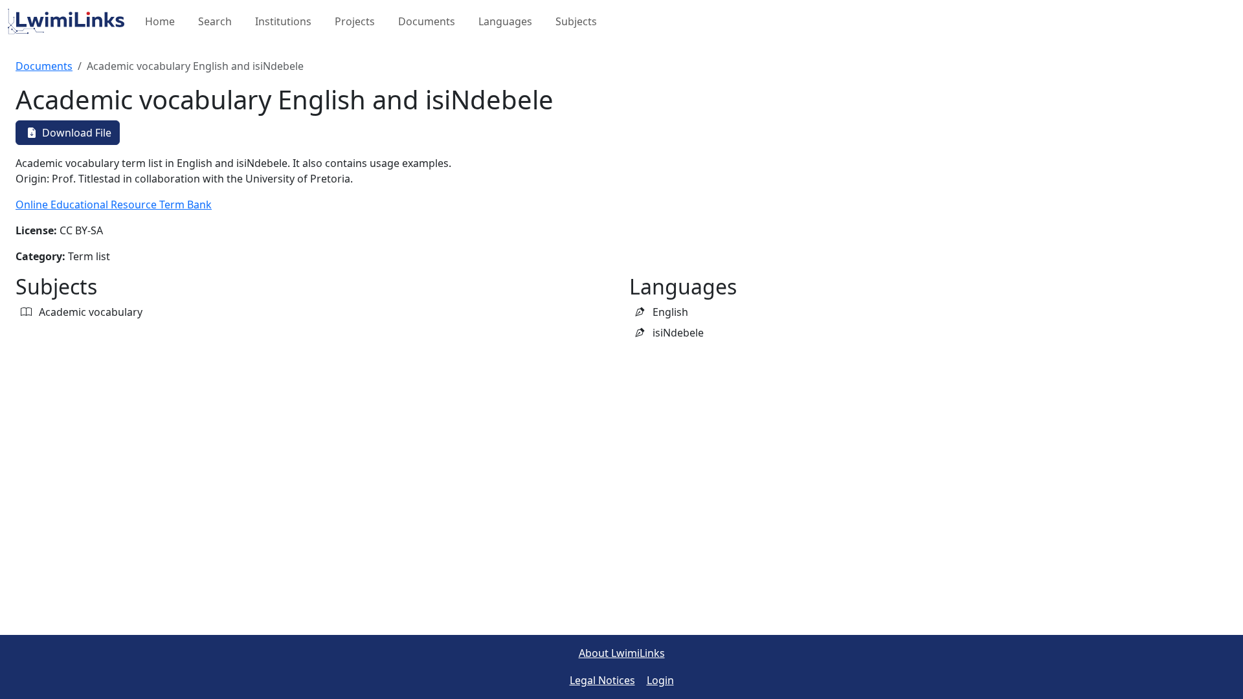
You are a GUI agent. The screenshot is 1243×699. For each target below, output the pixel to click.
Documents (426, 21)
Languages (505, 21)
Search (215, 21)
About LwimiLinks (622, 653)
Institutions (283, 21)
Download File (75, 133)
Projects (355, 21)
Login (660, 680)
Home (160, 21)
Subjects (576, 21)
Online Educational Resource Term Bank (114, 204)
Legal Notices (602, 680)
